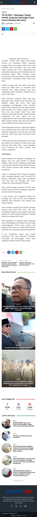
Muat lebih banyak (18, 480)
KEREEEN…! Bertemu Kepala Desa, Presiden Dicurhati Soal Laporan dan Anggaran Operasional (10, 264)
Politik (12, 9)
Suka (7, 403)
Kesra (14, 468)
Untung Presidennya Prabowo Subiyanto (18, 347)
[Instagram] (16, 506)
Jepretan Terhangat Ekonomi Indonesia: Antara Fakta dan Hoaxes (27, 264)
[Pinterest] (11, 29)
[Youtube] (25, 506)
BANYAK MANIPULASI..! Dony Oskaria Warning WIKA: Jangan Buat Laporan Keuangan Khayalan (18, 308)
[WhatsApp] (15, 29)
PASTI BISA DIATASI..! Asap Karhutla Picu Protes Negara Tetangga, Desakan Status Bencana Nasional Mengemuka (24, 461)
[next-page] (5, 390)
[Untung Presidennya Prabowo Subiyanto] (18, 331)
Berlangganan (30, 403)
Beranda (4, 9)
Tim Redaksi (9, 23)
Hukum (18, 379)
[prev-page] (3, 390)
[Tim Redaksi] (3, 23)
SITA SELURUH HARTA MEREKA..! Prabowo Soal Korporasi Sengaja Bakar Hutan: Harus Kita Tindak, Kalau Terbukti (18, 383)
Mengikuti (18, 403)
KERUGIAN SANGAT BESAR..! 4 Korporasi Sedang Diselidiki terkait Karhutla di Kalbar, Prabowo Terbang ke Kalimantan (24, 473)
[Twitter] (7, 29)
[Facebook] (3, 29)
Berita (8, 9)
